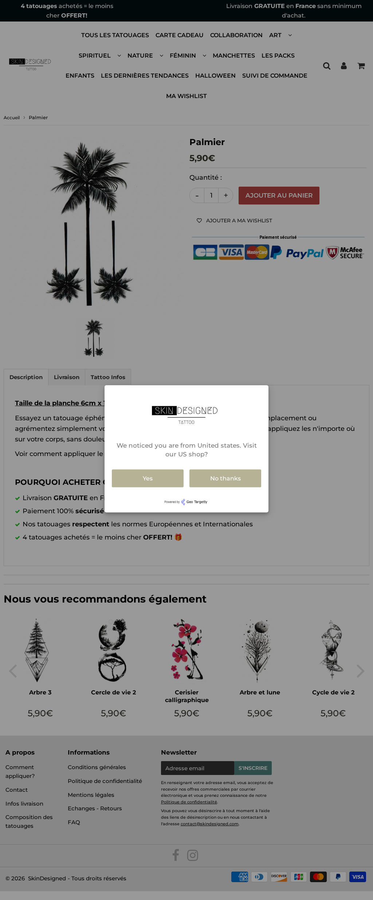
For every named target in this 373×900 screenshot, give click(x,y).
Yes (148, 478)
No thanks (225, 478)
